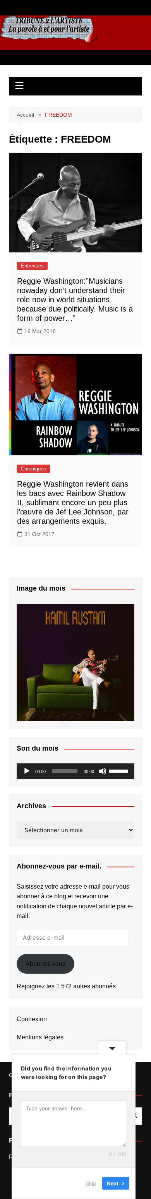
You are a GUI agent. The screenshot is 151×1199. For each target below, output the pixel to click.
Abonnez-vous (45, 964)
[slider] (119, 770)
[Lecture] (27, 771)
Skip (91, 1183)
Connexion (32, 1019)
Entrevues (32, 266)
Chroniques (33, 469)
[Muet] (102, 771)
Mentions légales (40, 1037)
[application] (75, 771)
